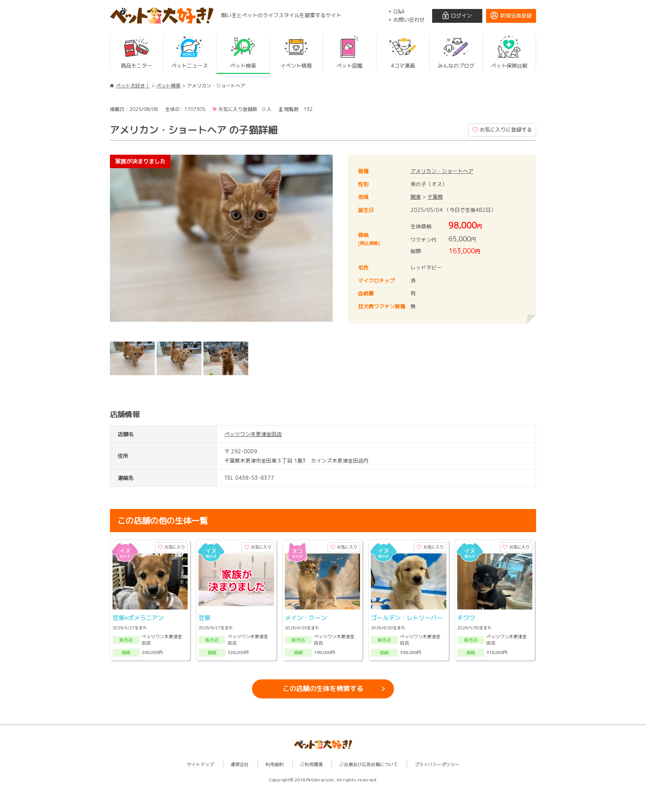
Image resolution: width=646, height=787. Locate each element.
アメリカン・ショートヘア (441, 171)
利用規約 (274, 764)
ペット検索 (168, 85)
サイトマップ (200, 764)
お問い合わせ (409, 19)
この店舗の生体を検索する (323, 688)
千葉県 (435, 196)
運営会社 (240, 764)
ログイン (461, 15)
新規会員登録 (516, 15)
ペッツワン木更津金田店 (253, 434)
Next (343, 246)
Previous (98, 246)
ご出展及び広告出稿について (368, 764)
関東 (415, 196)
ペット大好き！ (133, 85)
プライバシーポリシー (437, 764)
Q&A (398, 11)
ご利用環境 (311, 764)
